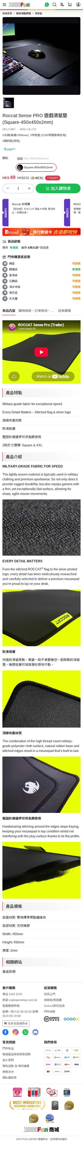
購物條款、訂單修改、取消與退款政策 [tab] (37, 310)
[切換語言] (62, 4)
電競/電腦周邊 (23, 13)
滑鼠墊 (38, 13)
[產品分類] (5, 5)
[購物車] (69, 4)
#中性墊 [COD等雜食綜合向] (48, 135)
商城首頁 (7, 13)
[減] (7, 188)
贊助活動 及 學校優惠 (15, 1066)
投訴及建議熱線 (17, 1023)
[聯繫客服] (47, 4)
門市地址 (8, 1048)
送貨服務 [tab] (64, 310)
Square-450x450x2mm (38, 167)
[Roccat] (9, 148)
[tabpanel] (41, 646)
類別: (5, 158)
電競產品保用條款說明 (16, 1054)
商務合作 (8, 1071)
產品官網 (8, 971)
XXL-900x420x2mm (36, 158)
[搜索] (54, 4)
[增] (29, 188)
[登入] (78, 4)
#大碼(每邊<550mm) (15, 135)
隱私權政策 (9, 1077)
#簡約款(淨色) (11, 141)
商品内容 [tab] (8, 310)
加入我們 (8, 1060)
